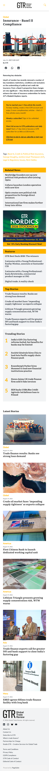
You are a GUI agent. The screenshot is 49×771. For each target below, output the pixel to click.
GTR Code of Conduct (11, 758)
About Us (6, 729)
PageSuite (15, 768)
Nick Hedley (31, 160)
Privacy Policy (8, 752)
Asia (5, 643)
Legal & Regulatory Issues (14, 160)
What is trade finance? (11, 738)
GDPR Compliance (9, 755)
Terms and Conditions (10, 749)
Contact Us (7, 732)
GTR (6, 63)
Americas (7, 544)
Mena (5, 694)
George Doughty (10, 157)
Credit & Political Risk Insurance (29, 154)
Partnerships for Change (11, 741)
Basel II (11, 154)
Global (6, 17)
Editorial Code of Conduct (12, 761)
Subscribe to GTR (9, 735)
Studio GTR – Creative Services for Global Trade (20, 744)
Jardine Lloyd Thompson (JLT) (31, 157)
